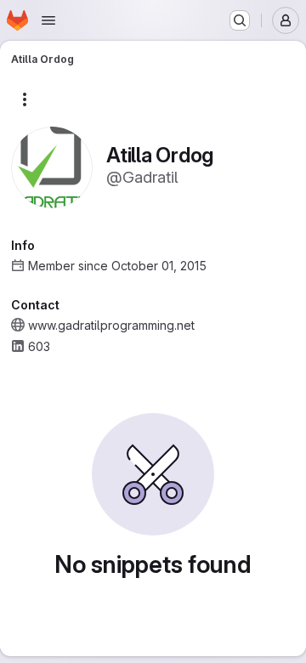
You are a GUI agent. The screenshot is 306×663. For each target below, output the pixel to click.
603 (39, 346)
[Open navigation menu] (48, 20)
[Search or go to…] (240, 20)
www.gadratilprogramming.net (111, 325)
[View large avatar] (52, 166)
